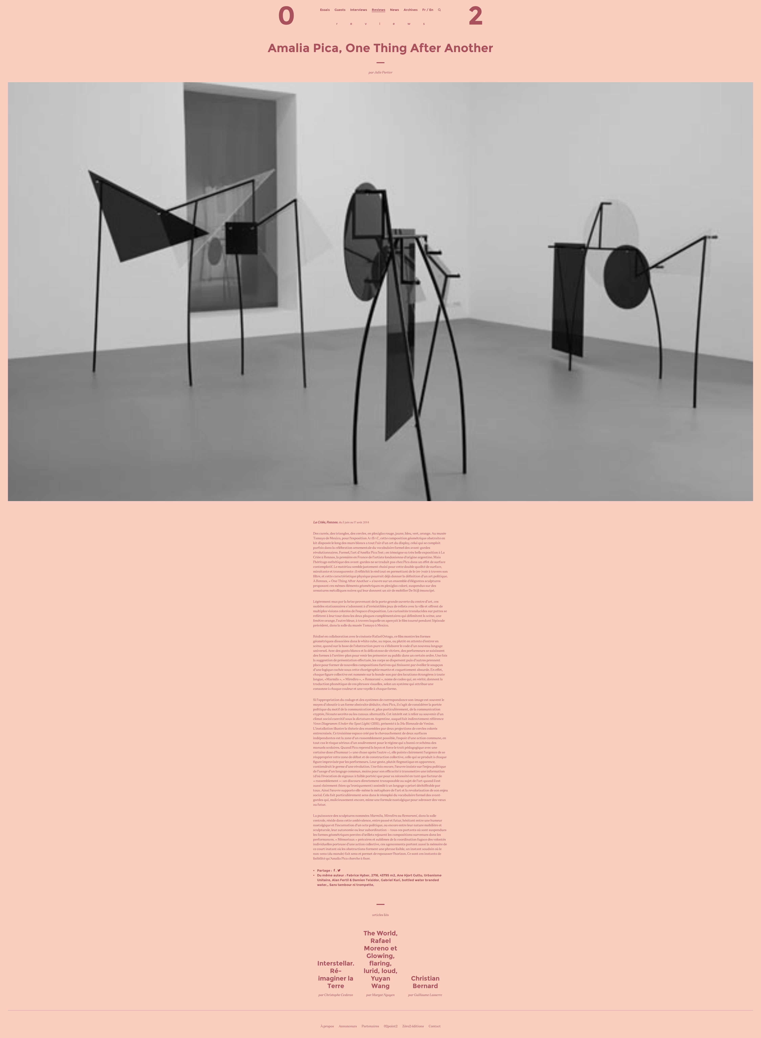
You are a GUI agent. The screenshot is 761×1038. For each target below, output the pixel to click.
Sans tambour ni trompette (351, 885)
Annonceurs (348, 1026)
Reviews (378, 10)
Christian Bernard (425, 982)
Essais (325, 10)
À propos (327, 1026)
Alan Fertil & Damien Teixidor (355, 880)
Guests (340, 10)
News (394, 10)
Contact (435, 1026)
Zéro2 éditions (413, 1026)
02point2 (391, 1026)
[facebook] (334, 870)
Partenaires (370, 1026)
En (431, 10)
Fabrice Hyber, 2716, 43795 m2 (371, 875)
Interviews (358, 10)
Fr (424, 10)
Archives (411, 10)
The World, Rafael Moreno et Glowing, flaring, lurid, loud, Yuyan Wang (380, 959)
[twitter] (338, 870)
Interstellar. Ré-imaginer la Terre (335, 974)
